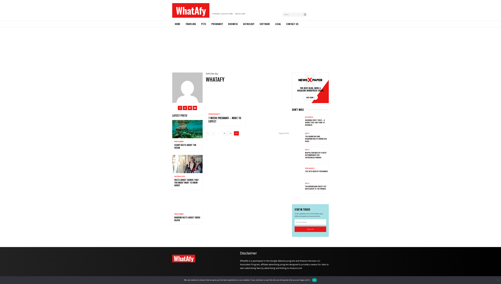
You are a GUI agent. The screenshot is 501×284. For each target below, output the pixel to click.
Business (309, 117)
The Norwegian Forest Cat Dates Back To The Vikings (315, 187)
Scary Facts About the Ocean (185, 146)
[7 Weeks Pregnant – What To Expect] (226, 98)
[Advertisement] (250, 47)
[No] (497, 280)
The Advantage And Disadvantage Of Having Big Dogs (316, 138)
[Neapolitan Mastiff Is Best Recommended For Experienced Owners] (297, 154)
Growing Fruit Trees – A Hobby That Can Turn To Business (315, 122)
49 (230, 133)
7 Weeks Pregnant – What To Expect (224, 119)
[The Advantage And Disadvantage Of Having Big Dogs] (297, 137)
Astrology (179, 176)
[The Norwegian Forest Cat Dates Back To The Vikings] (297, 186)
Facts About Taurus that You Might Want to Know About (186, 182)
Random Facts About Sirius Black (187, 219)
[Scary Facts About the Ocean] (187, 129)
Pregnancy (214, 114)
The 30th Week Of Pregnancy (316, 171)
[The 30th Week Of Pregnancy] (297, 170)
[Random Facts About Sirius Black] (187, 202)
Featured (179, 141)
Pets (307, 133)
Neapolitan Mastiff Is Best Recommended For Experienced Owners (316, 155)
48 (224, 133)
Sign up (310, 229)
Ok (314, 280)
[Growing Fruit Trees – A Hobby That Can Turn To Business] (297, 121)
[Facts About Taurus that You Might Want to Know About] (187, 164)
